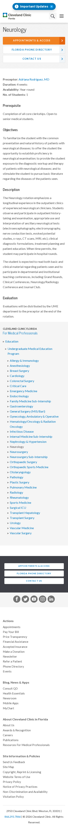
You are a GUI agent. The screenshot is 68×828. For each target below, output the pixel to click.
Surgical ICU (18, 508)
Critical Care (18, 386)
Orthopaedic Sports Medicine (29, 467)
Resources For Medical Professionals (26, 745)
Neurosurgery (19, 452)
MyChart (8, 708)
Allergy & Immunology (24, 360)
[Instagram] (42, 600)
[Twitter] (25, 600)
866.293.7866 (13, 816)
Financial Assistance (15, 641)
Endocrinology (19, 396)
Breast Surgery (19, 371)
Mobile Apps (11, 703)
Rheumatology (19, 497)
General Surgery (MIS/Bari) (27, 411)
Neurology (17, 447)
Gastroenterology (21, 406)
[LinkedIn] (51, 600)
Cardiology (17, 376)
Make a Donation (14, 651)
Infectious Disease (22, 431)
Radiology (16, 492)
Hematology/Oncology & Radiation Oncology (33, 424)
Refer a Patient (12, 661)
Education (11, 341)
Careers (8, 735)
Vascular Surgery (21, 533)
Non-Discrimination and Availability (25, 792)
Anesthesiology (20, 366)
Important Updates (34, 6)
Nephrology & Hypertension (28, 442)
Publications (11, 740)
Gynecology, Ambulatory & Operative (34, 416)
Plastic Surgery (19, 482)
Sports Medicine (20, 502)
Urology (15, 523)
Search (52, 16)
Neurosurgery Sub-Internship (29, 457)
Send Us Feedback (14, 762)
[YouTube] (34, 600)
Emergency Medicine (23, 391)
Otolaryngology (20, 472)
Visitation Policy (13, 796)
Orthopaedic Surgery (23, 462)
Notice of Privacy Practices (20, 786)
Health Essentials (14, 693)
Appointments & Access (31, 40)
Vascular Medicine (22, 528)
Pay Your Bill (11, 632)
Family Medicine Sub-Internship (30, 401)
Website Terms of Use (16, 777)
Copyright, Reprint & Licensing (22, 772)
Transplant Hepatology (25, 513)
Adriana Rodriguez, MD (34, 79)
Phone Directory (13, 666)
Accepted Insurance (15, 647)
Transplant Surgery (22, 518)
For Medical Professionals (20, 333)
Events (7, 671)
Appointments (11, 627)
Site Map (8, 767)
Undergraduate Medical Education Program (30, 351)
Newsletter (10, 656)
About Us (8, 725)
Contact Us (31, 58)
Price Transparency (15, 637)
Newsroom (9, 698)
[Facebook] (16, 600)
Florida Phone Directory (32, 49)
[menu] (61, 16)
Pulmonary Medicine (23, 487)
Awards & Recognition (17, 730)
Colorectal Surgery (22, 381)
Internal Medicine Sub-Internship (31, 436)
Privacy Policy (12, 782)
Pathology (16, 477)
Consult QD (10, 688)
